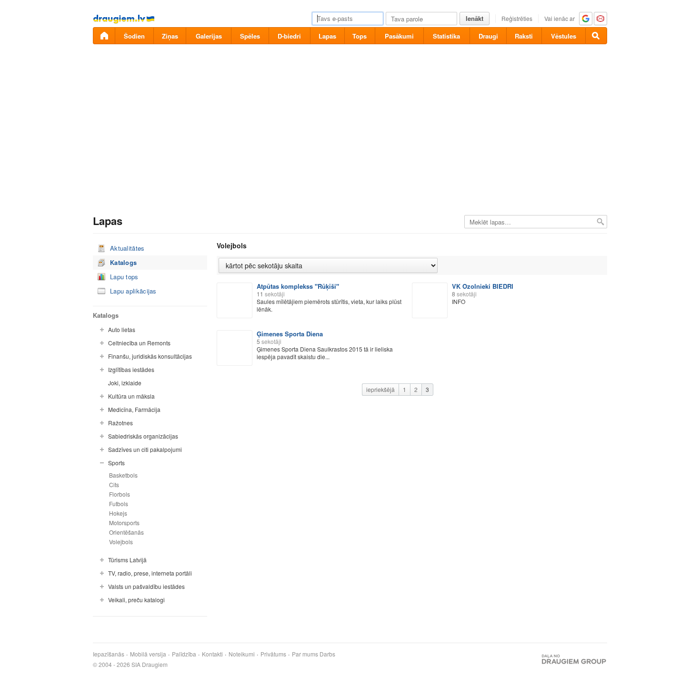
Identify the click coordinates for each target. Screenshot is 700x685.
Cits (114, 484)
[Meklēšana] (596, 35)
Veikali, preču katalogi (136, 600)
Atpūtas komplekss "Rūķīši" (298, 286)
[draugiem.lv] (104, 35)
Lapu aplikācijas (133, 290)
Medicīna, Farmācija (134, 409)
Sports (116, 463)
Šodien (134, 35)
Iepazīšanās (108, 654)
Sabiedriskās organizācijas (143, 436)
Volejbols (121, 542)
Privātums (273, 654)
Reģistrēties (516, 18)
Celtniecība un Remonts (139, 343)
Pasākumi (399, 35)
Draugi (488, 35)
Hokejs (118, 513)
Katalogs (123, 262)
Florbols (119, 494)
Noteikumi (242, 654)
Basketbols (123, 475)
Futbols (118, 503)
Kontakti (212, 654)
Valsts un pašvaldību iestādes (146, 586)
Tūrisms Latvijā (127, 560)
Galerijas (209, 35)
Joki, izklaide (124, 383)
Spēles (250, 35)
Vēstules (563, 35)
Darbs (327, 654)
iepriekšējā (380, 389)
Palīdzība (184, 654)
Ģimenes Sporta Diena (290, 333)
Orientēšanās (126, 532)
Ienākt (474, 18)
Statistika (446, 35)
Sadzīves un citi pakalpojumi (145, 449)
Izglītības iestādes (131, 369)
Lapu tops (124, 276)
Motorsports (124, 523)
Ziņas (170, 35)
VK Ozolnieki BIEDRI (482, 286)
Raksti (524, 35)
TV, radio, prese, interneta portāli (150, 573)
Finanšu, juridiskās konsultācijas (150, 356)
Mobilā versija (148, 654)
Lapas (327, 35)
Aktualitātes (127, 248)
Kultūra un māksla (131, 396)
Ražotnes (120, 423)
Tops (359, 35)
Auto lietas (121, 329)
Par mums (305, 654)
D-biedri (289, 35)
